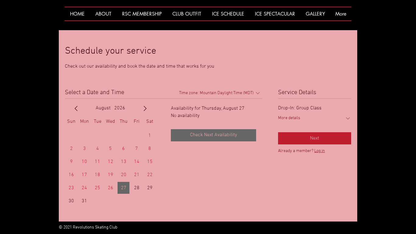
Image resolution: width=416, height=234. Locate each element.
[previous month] (76, 108)
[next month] (145, 108)
